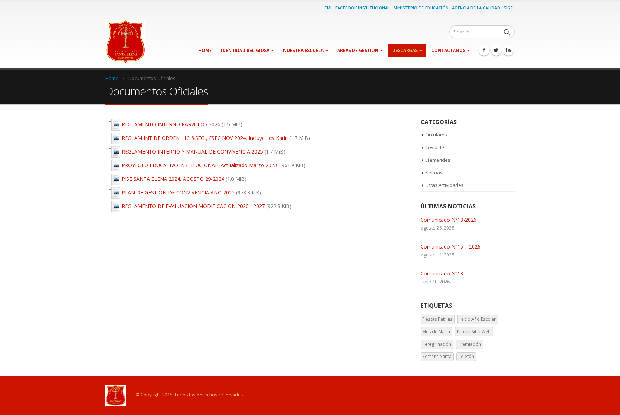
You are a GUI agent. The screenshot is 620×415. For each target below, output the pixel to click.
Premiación (469, 344)
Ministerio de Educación (421, 7)
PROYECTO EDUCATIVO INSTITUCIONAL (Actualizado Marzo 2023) (200, 165)
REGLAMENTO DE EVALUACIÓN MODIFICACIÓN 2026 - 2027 (193, 206)
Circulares (436, 134)
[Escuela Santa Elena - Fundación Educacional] (125, 41)
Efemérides (437, 160)
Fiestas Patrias (437, 319)
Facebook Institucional (362, 7)
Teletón (466, 356)
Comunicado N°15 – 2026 (450, 246)
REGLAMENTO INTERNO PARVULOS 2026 (171, 124)
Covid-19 (434, 147)
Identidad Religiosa (245, 50)
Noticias (433, 172)
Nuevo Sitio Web (474, 332)
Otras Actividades (444, 185)
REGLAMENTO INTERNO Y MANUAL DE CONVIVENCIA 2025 (192, 151)
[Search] (507, 32)
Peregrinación (436, 344)
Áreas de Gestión (358, 50)
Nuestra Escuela (303, 50)
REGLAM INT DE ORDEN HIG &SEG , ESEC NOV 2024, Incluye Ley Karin (205, 138)
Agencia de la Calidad (476, 7)
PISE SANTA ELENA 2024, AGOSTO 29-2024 (173, 178)
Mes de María (436, 332)
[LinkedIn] (508, 50)
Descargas (405, 50)
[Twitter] (496, 50)
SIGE (508, 7)
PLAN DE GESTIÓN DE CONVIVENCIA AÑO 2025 (178, 192)
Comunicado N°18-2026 (448, 219)
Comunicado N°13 (442, 273)
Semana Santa (436, 356)
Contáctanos (448, 50)
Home (205, 50)
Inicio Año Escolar (478, 319)
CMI (328, 7)
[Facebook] (484, 50)
